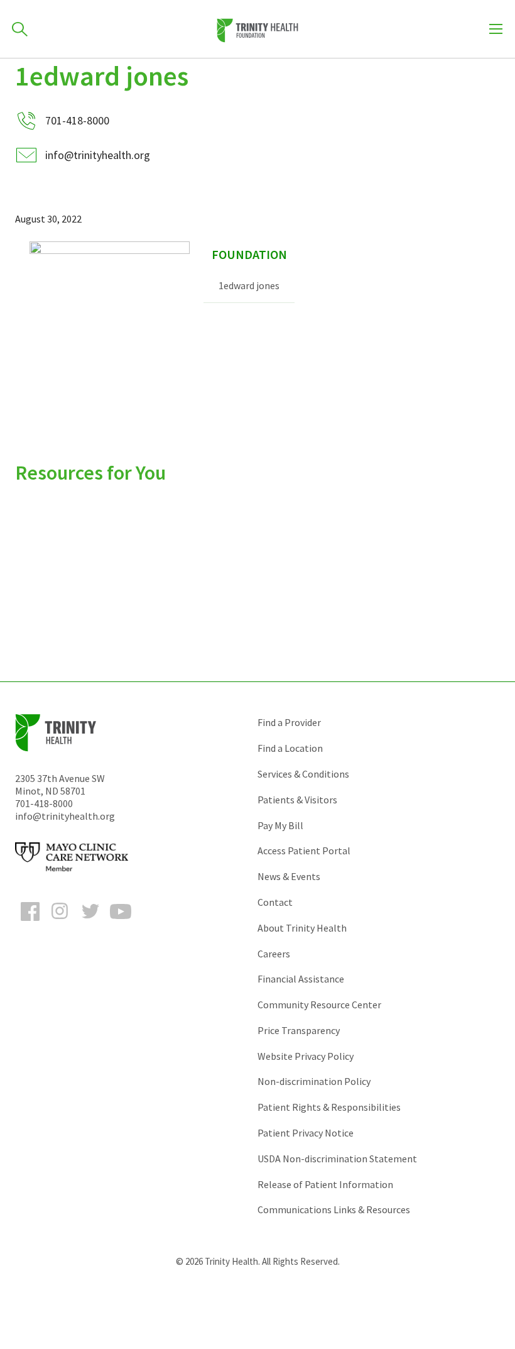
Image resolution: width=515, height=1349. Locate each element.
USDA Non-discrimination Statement (337, 1158)
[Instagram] (60, 923)
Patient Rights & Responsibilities (329, 1107)
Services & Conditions (303, 774)
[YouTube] (121, 923)
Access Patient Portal (304, 850)
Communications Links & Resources (334, 1209)
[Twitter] (90, 923)
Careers (274, 953)
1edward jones (249, 285)
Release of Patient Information (325, 1184)
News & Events (289, 876)
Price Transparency (299, 1030)
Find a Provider (289, 722)
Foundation (249, 254)
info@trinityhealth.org (97, 155)
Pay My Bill (280, 825)
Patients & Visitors (297, 799)
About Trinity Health (302, 928)
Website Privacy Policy (306, 1056)
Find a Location (290, 748)
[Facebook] (30, 923)
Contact (275, 902)
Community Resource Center (319, 1004)
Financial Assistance (301, 978)
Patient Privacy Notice (306, 1132)
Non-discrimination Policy (314, 1081)
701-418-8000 (44, 803)
